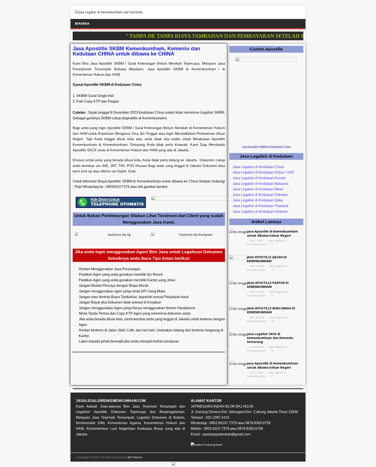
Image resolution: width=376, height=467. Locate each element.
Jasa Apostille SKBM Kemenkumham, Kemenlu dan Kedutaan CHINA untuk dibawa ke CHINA (136, 51)
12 (273, 321)
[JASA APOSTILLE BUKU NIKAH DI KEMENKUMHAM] (238, 309)
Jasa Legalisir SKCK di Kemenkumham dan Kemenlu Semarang (270, 338)
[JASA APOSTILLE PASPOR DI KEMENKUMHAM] (238, 283)
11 (273, 269)
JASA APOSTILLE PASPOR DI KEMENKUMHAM (268, 285)
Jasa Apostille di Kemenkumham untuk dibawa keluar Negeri (272, 233)
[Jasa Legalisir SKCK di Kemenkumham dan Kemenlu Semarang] (238, 334)
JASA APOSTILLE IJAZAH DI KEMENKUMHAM (267, 259)
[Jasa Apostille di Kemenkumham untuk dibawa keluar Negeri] (238, 232)
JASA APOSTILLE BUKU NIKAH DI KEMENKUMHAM (271, 310)
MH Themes (135, 457)
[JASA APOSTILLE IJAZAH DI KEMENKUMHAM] (238, 266)
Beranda (82, 23)
